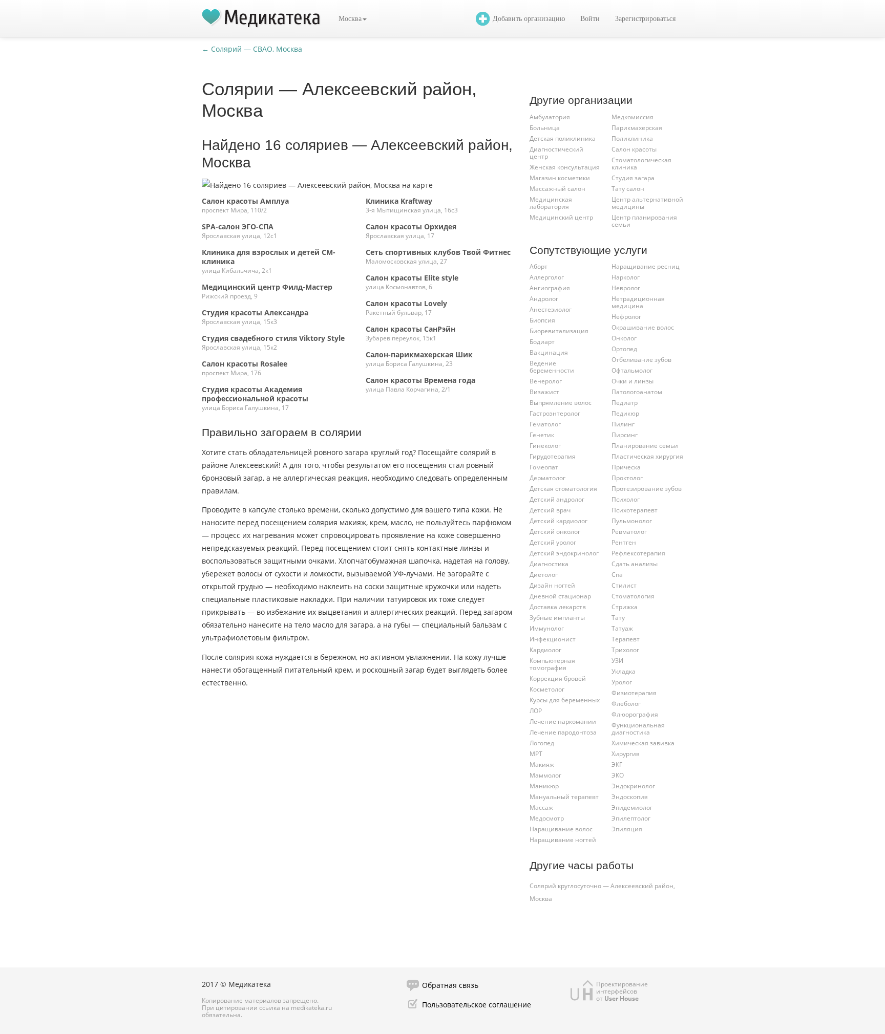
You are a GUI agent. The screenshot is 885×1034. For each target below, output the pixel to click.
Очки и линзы (633, 381)
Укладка (624, 671)
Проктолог (627, 477)
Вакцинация (549, 352)
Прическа (626, 467)
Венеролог (546, 381)
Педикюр (625, 413)
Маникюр (544, 786)
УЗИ (617, 660)
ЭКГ (617, 764)
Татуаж (622, 628)
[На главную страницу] (261, 18)
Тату (618, 617)
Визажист (544, 391)
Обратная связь (450, 985)
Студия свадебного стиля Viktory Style (273, 338)
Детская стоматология (563, 488)
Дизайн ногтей (552, 585)
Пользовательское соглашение (476, 1004)
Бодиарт (542, 341)
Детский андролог (557, 499)
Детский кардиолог (558, 520)
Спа (617, 574)
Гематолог (545, 424)
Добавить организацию (529, 19)
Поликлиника (632, 138)
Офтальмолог (632, 370)
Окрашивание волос (643, 327)
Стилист (624, 585)
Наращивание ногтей (563, 839)
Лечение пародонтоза (563, 732)
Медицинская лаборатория (551, 203)
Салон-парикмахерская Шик (419, 354)
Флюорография (635, 714)
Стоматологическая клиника (641, 163)
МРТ (536, 753)
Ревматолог (629, 531)
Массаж (541, 807)
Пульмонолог (632, 520)
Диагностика (549, 563)
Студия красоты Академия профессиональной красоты (255, 393)
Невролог (626, 288)
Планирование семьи (645, 445)
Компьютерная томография (552, 664)
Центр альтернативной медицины (647, 203)
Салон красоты (634, 149)
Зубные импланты (557, 617)
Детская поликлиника (563, 138)
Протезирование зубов (647, 488)
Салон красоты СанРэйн (410, 329)
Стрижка (625, 606)
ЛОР (536, 710)
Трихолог (625, 649)
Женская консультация (565, 167)
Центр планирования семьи (644, 221)
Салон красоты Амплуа (245, 201)
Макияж (542, 764)
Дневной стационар (560, 596)
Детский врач (550, 510)
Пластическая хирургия (647, 456)
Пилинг (623, 424)
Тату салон (628, 188)
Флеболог (626, 703)
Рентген (624, 542)
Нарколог (626, 277)
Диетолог (544, 574)
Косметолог (547, 689)
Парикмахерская (637, 127)
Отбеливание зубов (641, 359)
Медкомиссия (633, 117)
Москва (350, 19)
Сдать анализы (635, 563)
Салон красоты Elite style (412, 278)
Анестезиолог (551, 309)
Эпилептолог (631, 818)
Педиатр (625, 402)
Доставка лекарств (558, 606)
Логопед (542, 743)
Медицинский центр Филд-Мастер (267, 287)
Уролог (622, 682)
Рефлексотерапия (638, 553)
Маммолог (545, 775)
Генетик (542, 434)
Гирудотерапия (553, 456)
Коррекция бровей (558, 678)
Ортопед (624, 348)
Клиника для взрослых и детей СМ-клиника (268, 256)
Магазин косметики (560, 178)
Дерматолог (547, 477)
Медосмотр (547, 818)
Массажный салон (557, 188)
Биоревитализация (559, 331)
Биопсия (542, 320)
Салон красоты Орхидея (411, 226)
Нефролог (626, 316)
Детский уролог (553, 542)
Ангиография (550, 288)
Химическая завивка (643, 743)
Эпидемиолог (632, 807)
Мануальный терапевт (564, 796)
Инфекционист (553, 639)
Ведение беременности (552, 367)
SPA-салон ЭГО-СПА (237, 226)
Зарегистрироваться (645, 19)
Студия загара (633, 178)
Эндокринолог (633, 786)
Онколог (624, 338)
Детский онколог (555, 531)
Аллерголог (547, 277)
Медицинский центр (561, 217)
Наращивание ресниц (646, 266)
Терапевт (626, 639)
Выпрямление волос (561, 402)
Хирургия (626, 753)
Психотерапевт (635, 510)
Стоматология (633, 596)
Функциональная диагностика (638, 729)
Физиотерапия (634, 692)
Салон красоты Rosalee (244, 364)
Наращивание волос (561, 829)
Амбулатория (550, 117)
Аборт (538, 266)
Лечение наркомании (563, 721)
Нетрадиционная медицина (638, 302)
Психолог (626, 499)
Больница (545, 127)
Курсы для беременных (565, 700)
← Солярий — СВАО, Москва (252, 49)
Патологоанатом (637, 391)
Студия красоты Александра (255, 312)
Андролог (544, 298)
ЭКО (618, 775)
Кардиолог (545, 649)
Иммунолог (547, 628)
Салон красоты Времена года (420, 380)
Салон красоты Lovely (406, 303)
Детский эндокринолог (564, 553)
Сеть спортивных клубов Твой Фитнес (438, 252)
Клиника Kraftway (399, 201)
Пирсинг (625, 434)
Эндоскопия (630, 796)
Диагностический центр (556, 153)
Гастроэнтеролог (555, 413)
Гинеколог (545, 445)
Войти (590, 19)
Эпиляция (627, 829)
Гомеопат (544, 467)
